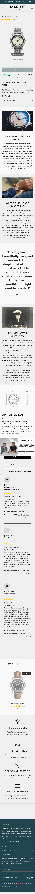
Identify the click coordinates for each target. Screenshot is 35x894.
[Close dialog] (34, 439)
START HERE (26, 451)
